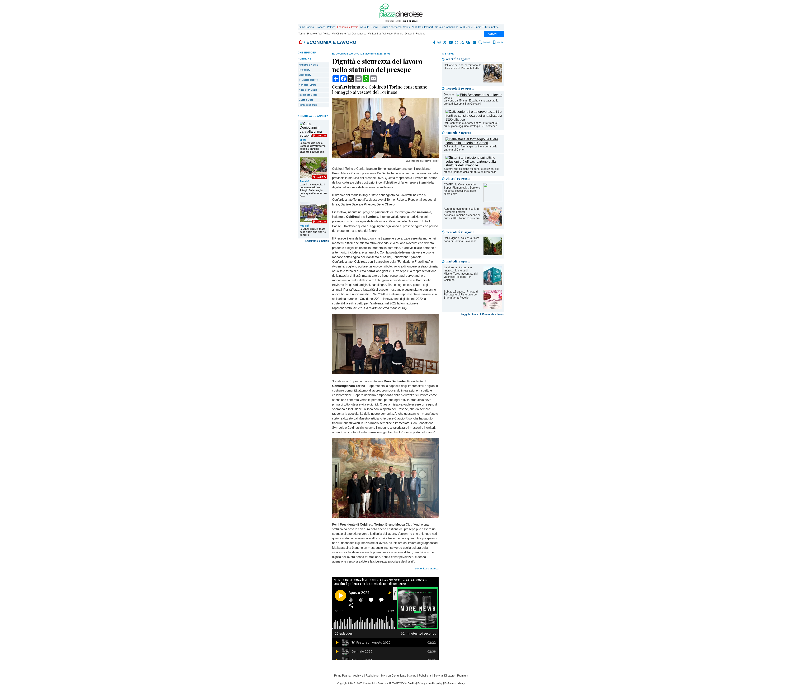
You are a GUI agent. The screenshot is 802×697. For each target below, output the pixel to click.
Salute (407, 27)
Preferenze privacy (454, 683)
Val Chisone (339, 33)
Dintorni (409, 33)
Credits (412, 683)
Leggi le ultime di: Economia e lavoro (482, 314)
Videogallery (305, 75)
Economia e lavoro (347, 27)
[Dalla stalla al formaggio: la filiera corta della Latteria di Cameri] (473, 143)
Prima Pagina (306, 27)
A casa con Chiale (308, 90)
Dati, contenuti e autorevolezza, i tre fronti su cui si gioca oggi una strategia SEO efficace (471, 124)
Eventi (374, 27)
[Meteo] (468, 42)
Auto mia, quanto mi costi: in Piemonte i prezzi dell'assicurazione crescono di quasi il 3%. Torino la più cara (462, 213)
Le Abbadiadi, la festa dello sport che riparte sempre (313, 232)
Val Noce (387, 33)
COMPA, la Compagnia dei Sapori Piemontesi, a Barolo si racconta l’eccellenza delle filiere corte (462, 189)
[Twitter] (445, 42)
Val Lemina (374, 33)
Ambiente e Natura (308, 64)
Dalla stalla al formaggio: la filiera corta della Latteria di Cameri (470, 148)
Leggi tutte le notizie (317, 241)
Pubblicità (425, 675)
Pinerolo (312, 33)
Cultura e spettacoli (391, 27)
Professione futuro (308, 105)
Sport (478, 27)
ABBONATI (494, 33)
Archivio (486, 42)
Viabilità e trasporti (422, 27)
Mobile (499, 42)
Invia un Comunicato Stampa (398, 675)
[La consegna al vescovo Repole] (385, 156)
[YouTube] (451, 42)
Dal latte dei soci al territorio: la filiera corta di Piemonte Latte (462, 66)
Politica (331, 27)
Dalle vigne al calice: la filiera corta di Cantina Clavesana (461, 239)
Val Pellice (324, 33)
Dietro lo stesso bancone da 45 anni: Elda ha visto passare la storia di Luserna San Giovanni (471, 99)
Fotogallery (304, 69)
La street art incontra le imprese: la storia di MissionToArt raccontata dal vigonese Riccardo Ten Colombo (461, 273)
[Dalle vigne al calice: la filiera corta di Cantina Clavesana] (492, 254)
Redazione (372, 675)
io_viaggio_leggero (308, 80)
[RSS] (462, 42)
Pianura (398, 33)
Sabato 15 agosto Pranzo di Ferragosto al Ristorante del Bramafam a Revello (461, 294)
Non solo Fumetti (307, 85)
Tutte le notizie (490, 27)
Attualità (364, 27)
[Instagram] (439, 42)
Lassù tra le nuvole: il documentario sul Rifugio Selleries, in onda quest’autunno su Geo (313, 190)
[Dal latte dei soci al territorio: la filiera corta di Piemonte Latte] (492, 81)
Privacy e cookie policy (430, 683)
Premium (462, 675)
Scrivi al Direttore (444, 675)
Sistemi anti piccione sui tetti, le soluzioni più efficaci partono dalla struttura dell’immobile (471, 170)
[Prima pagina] (301, 42)
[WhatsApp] (457, 42)
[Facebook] (434, 42)
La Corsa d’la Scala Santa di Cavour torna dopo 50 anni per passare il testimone (313, 147)
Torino (302, 33)
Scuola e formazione (446, 27)
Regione (420, 33)
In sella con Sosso (308, 95)
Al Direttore (466, 27)
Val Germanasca (357, 33)
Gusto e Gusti (306, 100)
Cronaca (320, 27)
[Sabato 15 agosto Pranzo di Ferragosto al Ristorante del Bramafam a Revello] (492, 308)
